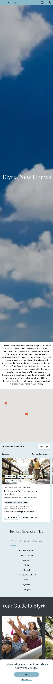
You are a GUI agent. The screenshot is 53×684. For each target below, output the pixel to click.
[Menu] (3, 2)
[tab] (13, 542)
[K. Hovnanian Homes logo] (13, 2)
